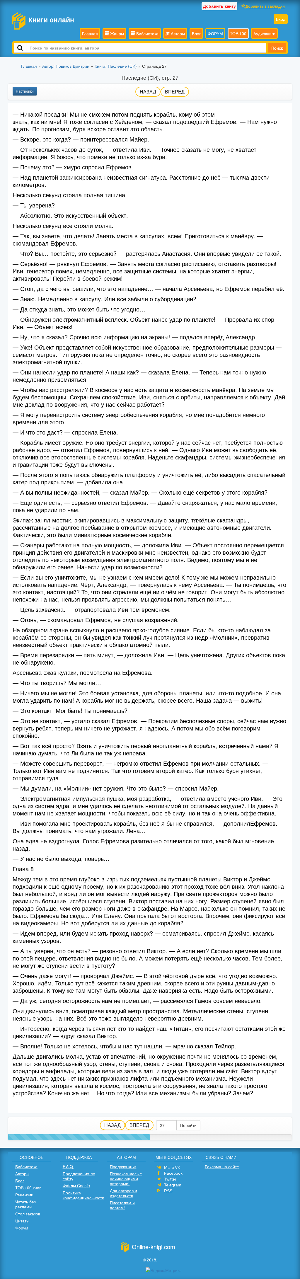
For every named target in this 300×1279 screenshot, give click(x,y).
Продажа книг (123, 1166)
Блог (196, 33)
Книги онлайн (51, 19)
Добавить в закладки (265, 6)
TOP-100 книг (28, 1188)
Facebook (173, 1173)
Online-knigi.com (153, 1246)
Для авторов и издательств (123, 1193)
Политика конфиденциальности (83, 1195)
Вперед (175, 91)
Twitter (170, 1179)
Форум (21, 1228)
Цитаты (22, 1221)
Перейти (188, 1125)
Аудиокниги (264, 33)
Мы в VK (172, 1167)
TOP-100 (238, 33)
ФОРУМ (215, 33)
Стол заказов (27, 1214)
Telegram (172, 1185)
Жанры (116, 33)
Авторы (177, 33)
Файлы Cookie (76, 1185)
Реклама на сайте (222, 1166)
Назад (148, 91)
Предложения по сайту (79, 1176)
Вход (280, 19)
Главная (90, 33)
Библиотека (146, 33)
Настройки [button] (25, 90)
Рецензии (24, 1195)
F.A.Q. (68, 1166)
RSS (168, 1191)
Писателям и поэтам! (122, 1205)
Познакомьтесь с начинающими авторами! (126, 1178)
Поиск (277, 48)
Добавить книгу (219, 6)
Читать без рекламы (25, 1204)
